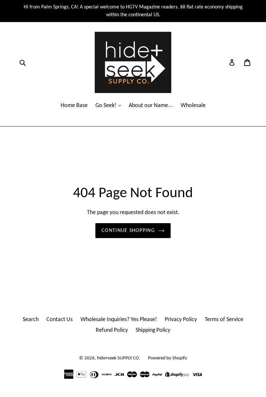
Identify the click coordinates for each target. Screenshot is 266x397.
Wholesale (193, 105)
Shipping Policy (153, 330)
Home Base (74, 105)
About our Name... (151, 105)
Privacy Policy (181, 320)
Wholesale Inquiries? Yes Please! (118, 320)
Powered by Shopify (167, 358)
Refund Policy (112, 330)
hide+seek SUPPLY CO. (118, 358)
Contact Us (59, 320)
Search (31, 320)
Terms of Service (224, 320)
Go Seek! (106, 105)
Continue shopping (128, 230)
